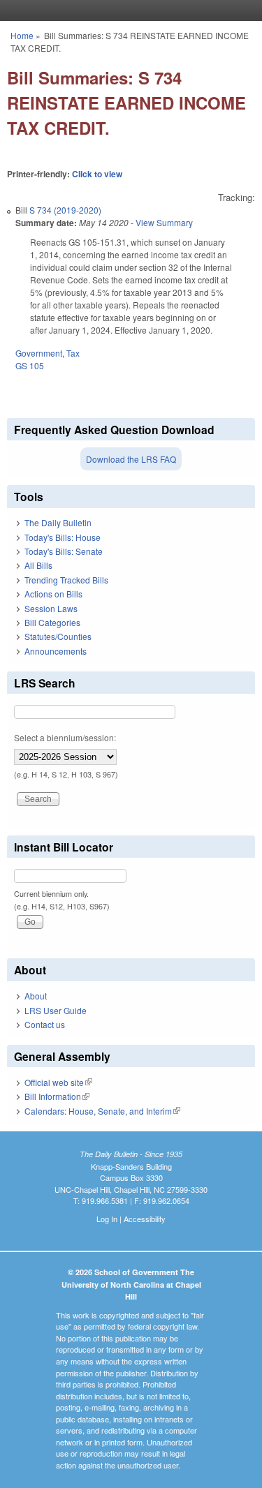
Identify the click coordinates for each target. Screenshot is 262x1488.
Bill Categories (52, 622)
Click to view (97, 174)
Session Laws (51, 608)
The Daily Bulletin (58, 522)
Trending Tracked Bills (66, 580)
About (35, 996)
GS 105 (29, 365)
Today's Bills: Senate (63, 551)
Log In (106, 1218)
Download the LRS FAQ (131, 459)
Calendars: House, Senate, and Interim (102, 1111)
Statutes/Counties (58, 636)
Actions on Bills (53, 594)
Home (22, 35)
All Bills (38, 565)
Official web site (58, 1082)
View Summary (164, 222)
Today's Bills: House (62, 537)
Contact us (44, 1024)
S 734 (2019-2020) (65, 210)
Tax (73, 353)
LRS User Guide (55, 1010)
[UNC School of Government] (128, 10)
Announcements (55, 651)
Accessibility (145, 1218)
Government (38, 353)
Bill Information (56, 1096)
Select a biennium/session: (65, 737)
